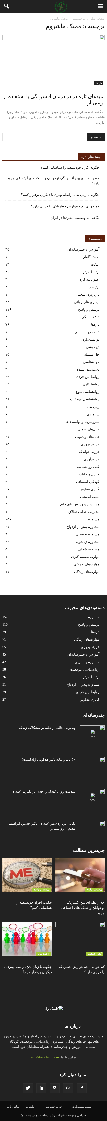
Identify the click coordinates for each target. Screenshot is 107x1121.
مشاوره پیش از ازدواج (83, 527)
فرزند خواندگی (88, 452)
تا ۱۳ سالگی (90, 317)
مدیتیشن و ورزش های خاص (79, 504)
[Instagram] (55, 1088)
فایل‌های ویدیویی (87, 437)
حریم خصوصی (53, 1106)
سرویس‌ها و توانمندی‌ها (82, 422)
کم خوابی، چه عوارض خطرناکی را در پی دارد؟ (65, 206)
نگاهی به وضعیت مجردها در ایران (75, 218)
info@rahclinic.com (45, 1057)
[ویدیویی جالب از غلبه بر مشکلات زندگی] (92, 734)
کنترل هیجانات (89, 474)
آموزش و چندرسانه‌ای (83, 249)
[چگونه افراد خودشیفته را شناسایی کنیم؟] (27, 875)
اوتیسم (94, 287)
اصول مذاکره (89, 279)
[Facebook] (82, 1088)
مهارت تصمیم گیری (85, 557)
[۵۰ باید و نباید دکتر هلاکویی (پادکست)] (92, 766)
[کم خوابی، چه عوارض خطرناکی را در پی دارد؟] (80, 939)
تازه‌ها (99, 83)
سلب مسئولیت (81, 1106)
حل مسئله (91, 354)
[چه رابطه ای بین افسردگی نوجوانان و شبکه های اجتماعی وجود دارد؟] (80, 875)
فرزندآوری (91, 459)
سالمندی (93, 414)
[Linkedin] (41, 1088)
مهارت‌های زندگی (86, 572)
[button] (7, 6)
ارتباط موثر (91, 272)
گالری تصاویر (89, 489)
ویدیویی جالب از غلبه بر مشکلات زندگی (47, 728)
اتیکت (95, 264)
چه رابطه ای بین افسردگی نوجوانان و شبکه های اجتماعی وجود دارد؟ (53, 180)
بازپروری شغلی (87, 294)
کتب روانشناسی (87, 467)
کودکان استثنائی (87, 482)
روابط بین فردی (87, 377)
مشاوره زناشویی (87, 542)
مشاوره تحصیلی (87, 534)
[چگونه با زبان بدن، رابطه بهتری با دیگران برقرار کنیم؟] (27, 939)
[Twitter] (28, 1088)
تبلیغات (30, 1106)
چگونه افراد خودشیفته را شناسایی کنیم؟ (70, 167)
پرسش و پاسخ (88, 309)
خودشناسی (91, 362)
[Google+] (68, 1088)
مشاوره (93, 519)
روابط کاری (90, 384)
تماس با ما (13, 1106)
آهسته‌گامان (90, 257)
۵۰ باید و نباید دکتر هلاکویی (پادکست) (49, 759)
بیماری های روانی (86, 302)
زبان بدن (93, 407)
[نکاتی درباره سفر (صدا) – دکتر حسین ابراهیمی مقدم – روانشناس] (92, 830)
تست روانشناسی (86, 332)
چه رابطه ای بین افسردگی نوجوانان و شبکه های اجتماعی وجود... (83, 908)
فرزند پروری (90, 444)
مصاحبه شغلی (88, 549)
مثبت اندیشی (89, 497)
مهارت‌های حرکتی (86, 564)
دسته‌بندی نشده (88, 369)
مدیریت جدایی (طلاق (83, 512)
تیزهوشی (92, 347)
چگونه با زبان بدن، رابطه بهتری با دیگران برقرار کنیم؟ (60, 195)
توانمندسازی (90, 339)
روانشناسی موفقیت (84, 399)
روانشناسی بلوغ (87, 392)
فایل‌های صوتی (88, 429)
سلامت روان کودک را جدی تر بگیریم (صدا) (44, 791)
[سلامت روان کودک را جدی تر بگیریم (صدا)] (92, 798)
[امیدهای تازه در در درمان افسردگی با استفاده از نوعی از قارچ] (53, 60)
